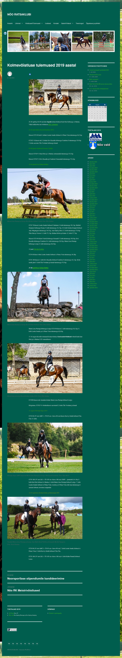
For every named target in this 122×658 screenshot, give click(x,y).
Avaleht (9, 23)
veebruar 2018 (93, 198)
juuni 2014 (92, 275)
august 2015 (92, 251)
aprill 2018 (92, 194)
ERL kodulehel (53, 124)
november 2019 (93, 168)
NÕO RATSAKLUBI (19, 14)
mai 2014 (91, 277)
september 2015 (93, 249)
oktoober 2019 (93, 170)
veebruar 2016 (93, 241)
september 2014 (93, 269)
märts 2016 (92, 239)
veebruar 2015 (93, 263)
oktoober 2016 (93, 226)
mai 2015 (91, 257)
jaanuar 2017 (92, 220)
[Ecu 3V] (95, 137)
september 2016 (93, 228)
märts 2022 (92, 166)
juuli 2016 (92, 232)
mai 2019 (91, 178)
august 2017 (92, 206)
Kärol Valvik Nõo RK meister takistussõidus (100, 84)
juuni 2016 (92, 234)
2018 (90, 120)
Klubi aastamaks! (93, 79)
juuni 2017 (92, 210)
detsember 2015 (93, 245)
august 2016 (92, 230)
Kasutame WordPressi (25, 649)
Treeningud (79, 23)
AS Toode (11, 613)
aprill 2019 (92, 180)
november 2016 (93, 224)
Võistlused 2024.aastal (95, 74)
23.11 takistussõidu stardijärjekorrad (98, 88)
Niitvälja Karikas (39, 249)
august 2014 (92, 271)
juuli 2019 (92, 174)
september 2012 (93, 287)
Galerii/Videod (66, 23)
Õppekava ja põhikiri (93, 23)
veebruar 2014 (93, 283)
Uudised (48, 23)
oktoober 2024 (93, 162)
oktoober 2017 (93, 202)
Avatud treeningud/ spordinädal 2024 (99, 70)
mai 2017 (91, 212)
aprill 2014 (92, 279)
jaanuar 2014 (92, 285)
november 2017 (93, 200)
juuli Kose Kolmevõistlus (40, 268)
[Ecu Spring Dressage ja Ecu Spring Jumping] (102, 145)
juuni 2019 (92, 176)
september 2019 (93, 172)
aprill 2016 (92, 238)
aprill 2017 (92, 214)
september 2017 (93, 204)
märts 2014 (92, 281)
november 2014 (93, 267)
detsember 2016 (93, 222)
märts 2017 (92, 216)
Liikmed (17, 23)
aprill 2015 (92, 259)
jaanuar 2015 (92, 265)
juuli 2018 (92, 190)
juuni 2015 (92, 255)
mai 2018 (91, 192)
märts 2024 (92, 164)
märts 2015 (92, 261)
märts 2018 (92, 196)
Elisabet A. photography (55, 613)
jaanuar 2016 (92, 243)
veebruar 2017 (93, 218)
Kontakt (56, 23)
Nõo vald (11, 615)
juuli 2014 (92, 273)
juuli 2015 (92, 253)
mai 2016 (91, 236)
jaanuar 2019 (92, 182)
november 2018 (93, 184)
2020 (104, 120)
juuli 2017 (92, 208)
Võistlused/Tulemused (32, 23)
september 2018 (93, 188)
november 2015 (93, 247)
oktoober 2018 (93, 186)
